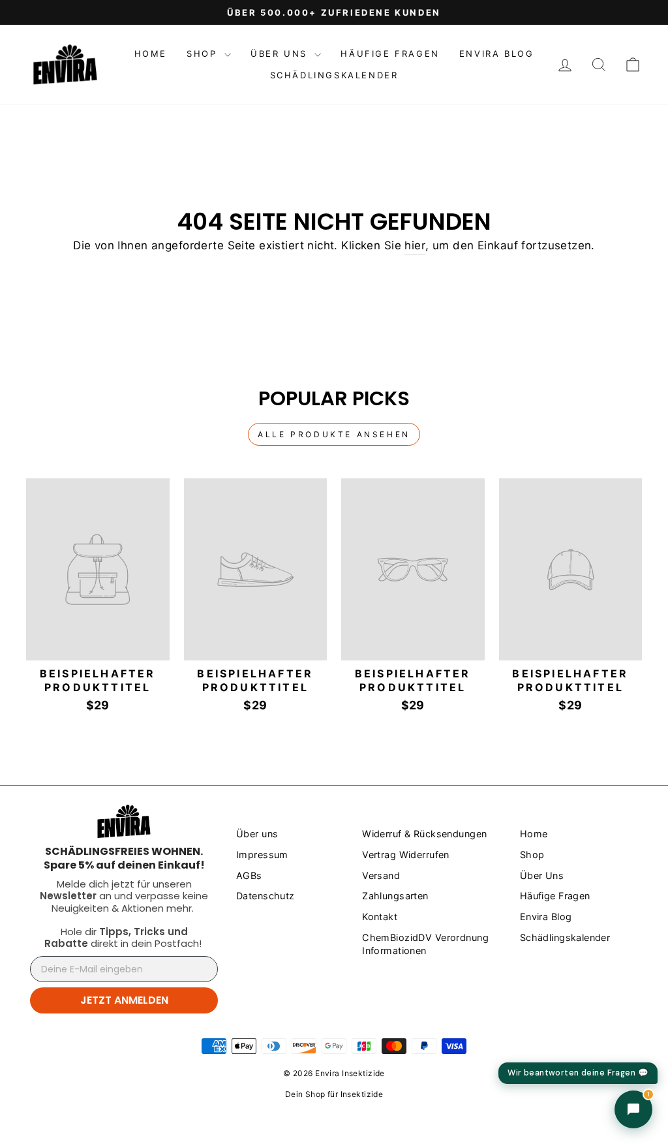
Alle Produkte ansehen (334, 434)
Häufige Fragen (390, 53)
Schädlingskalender (334, 75)
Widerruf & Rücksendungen (424, 833)
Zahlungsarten (395, 895)
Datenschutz (265, 895)
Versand (381, 875)
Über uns (257, 833)
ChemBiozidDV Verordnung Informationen (425, 944)
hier (414, 245)
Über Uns (280, 53)
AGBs (249, 875)
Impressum (262, 854)
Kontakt (379, 916)
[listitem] (124, 858)
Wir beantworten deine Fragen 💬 (578, 1073)
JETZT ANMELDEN (124, 1000)
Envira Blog (496, 53)
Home (150, 53)
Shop (204, 53)
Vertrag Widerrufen (405, 854)
